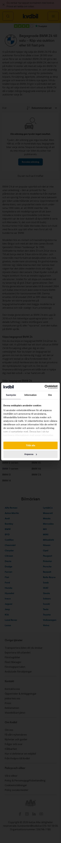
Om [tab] (50, 395)
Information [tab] (30, 395)
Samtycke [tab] (11, 395)
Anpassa (28, 454)
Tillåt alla (30, 445)
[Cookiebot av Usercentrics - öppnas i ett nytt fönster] (45, 387)
